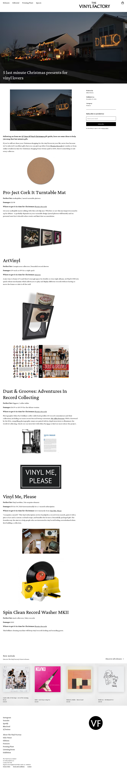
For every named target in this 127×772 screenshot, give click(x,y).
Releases (6, 3)
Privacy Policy (6, 766)
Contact (29, 766)
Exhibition (7, 752)
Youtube (6, 720)
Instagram (7, 717)
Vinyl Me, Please (56, 511)
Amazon (38, 275)
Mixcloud (6, 726)
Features (6, 744)
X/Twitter (6, 729)
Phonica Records (56, 146)
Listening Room (9, 749)
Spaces (38, 3)
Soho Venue (7, 738)
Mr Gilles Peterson (58, 418)
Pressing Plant (27, 3)
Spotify (5, 723)
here (48, 424)
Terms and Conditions (19, 766)
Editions (6, 741)
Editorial (15, 3)
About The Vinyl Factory (12, 735)
